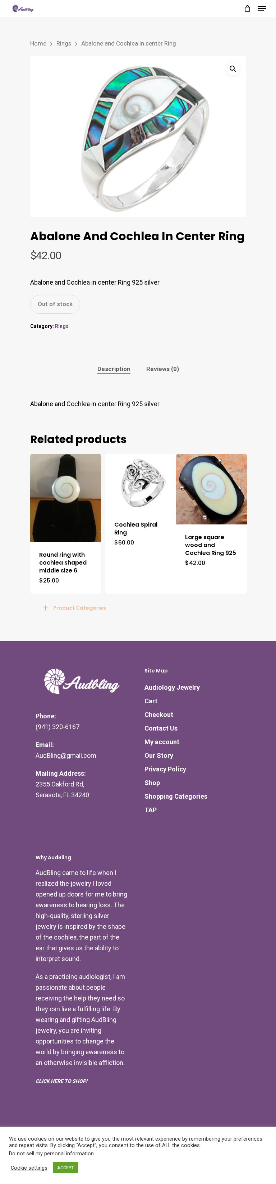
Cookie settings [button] (29, 1168)
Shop (152, 782)
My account (161, 742)
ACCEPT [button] (65, 1167)
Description (113, 368)
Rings (63, 43)
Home (38, 43)
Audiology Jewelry (172, 687)
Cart (150, 701)
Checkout (158, 714)
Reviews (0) (162, 368)
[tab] (114, 369)
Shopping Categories (175, 796)
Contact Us (161, 728)
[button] (232, 68)
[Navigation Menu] (262, 8)
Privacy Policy (165, 769)
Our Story (158, 755)
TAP (150, 810)
